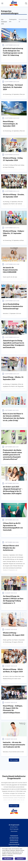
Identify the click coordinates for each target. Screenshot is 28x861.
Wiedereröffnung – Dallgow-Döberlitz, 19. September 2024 (13, 233)
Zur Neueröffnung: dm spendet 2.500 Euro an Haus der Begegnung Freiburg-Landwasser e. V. (13, 599)
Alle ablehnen (7, 858)
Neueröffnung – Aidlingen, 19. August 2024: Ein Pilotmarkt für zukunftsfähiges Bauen (13, 709)
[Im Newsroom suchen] (26, 3)
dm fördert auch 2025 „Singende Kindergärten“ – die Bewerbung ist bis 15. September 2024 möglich (13, 490)
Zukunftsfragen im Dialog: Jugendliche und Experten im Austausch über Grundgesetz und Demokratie (13, 344)
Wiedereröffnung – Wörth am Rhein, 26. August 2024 (13, 670)
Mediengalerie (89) (13, 20)
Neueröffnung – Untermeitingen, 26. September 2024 (10, 123)
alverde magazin (14, 842)
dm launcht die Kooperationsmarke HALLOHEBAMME (10, 270)
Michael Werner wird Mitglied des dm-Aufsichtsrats (11, 548)
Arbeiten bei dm (14, 840)
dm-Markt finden (14, 837)
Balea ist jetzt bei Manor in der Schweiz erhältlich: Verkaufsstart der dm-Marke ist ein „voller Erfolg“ (13, 417)
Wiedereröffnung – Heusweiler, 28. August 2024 (13, 634)
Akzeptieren (20, 858)
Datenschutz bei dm (14, 844)
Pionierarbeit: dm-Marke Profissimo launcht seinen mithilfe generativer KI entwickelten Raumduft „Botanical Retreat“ (12, 454)
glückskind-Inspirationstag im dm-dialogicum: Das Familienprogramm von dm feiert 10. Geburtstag (13, 51)
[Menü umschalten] (2, 3)
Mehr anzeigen (14, 760)
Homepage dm (14, 835)
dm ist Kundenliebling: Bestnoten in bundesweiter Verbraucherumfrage (13, 306)
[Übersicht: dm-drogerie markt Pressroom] (14, 3)
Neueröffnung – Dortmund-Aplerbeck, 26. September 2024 (13, 87)
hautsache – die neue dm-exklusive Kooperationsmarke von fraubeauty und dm (14, 744)
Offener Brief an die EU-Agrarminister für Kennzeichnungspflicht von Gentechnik (13, 526)
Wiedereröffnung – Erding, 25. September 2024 (13, 159)
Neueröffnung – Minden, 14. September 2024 (13, 378)
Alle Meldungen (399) (4, 21)
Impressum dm (14, 846)
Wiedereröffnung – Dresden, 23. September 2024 (13, 195)
